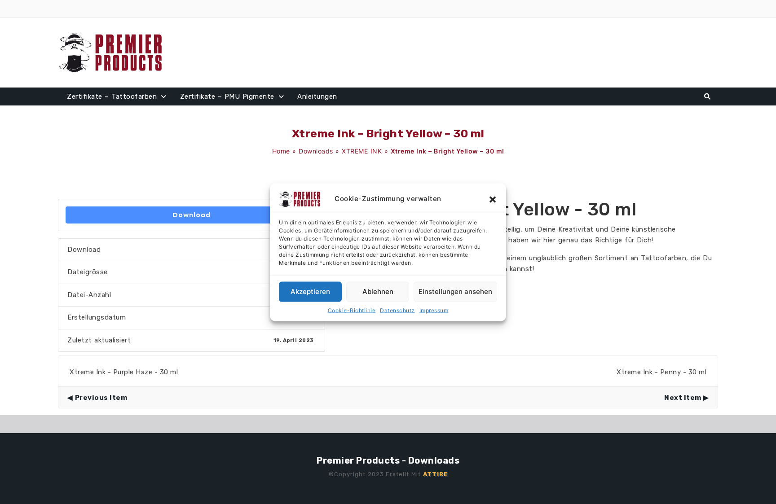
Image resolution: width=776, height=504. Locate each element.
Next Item (682, 398)
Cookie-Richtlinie (352, 310)
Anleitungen (317, 96)
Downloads (316, 151)
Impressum (434, 310)
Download (191, 214)
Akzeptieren (310, 291)
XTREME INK (362, 151)
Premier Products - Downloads (388, 460)
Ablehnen (377, 291)
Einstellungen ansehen (455, 291)
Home (281, 151)
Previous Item (101, 398)
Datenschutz (397, 310)
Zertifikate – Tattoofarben (112, 96)
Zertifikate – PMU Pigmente (227, 96)
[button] (492, 198)
